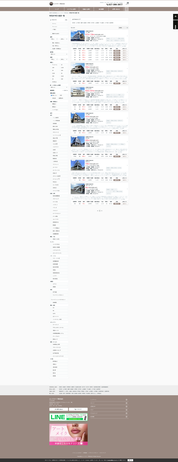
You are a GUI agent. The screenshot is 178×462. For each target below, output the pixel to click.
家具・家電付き (56, 230)
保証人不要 (55, 138)
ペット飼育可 (56, 117)
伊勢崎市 (69, 387)
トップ (57, 9)
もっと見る (124, 46)
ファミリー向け (56, 190)
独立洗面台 (55, 278)
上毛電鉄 (96, 391)
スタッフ (92, 403)
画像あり (54, 103)
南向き (54, 373)
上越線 (70, 391)
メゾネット (55, 204)
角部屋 (54, 375)
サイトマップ (103, 452)
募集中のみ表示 (55, 33)
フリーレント (56, 164)
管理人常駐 (55, 155)
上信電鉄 (88, 37)
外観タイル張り (56, 239)
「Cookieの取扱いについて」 (112, 460)
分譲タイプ (55, 152)
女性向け (55, 187)
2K (52, 70)
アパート (54, 23)
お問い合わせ (116, 9)
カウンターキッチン (57, 253)
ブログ (91, 409)
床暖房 (54, 286)
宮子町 (92, 22)
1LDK (62, 67)
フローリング (56, 198)
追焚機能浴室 (56, 261)
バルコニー (55, 210)
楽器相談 (55, 123)
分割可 (54, 149)
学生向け (55, 181)
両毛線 (79, 391)
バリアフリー (56, 146)
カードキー (55, 167)
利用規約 (85, 452)
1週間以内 (61, 98)
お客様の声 (92, 406)
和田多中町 (91, 31)
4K (52, 79)
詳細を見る (117, 50)
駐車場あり (55, 361)
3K (61, 73)
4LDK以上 (54, 81)
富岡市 (91, 387)
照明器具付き (56, 222)
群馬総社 (99, 393)
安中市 (83, 387)
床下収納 (55, 292)
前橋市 (64, 387)
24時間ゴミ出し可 (57, 350)
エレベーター (56, 219)
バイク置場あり (56, 228)
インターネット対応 (57, 319)
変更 (66, 19)
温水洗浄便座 (56, 267)
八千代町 (107, 22)
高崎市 (87, 31)
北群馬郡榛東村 (104, 387)
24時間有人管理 (56, 344)
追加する (124, 50)
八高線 (86, 391)
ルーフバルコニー (57, 213)
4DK (62, 79)
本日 (61, 95)
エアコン (55, 283)
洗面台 (54, 269)
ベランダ (55, 207)
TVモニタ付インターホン (58, 327)
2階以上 (54, 364)
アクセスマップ (93, 413)
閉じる (130, 460)
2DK (62, 70)
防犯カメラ (55, 339)
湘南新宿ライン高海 (63, 391)
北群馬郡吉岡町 (97, 387)
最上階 (54, 370)
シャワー (55, 275)
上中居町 (78, 22)
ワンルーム (54, 64)
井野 (64, 393)
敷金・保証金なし (56, 42)
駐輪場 (54, 225)
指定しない (54, 95)
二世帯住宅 (55, 161)
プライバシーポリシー (93, 452)
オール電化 (55, 216)
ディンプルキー (56, 336)
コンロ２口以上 (56, 244)
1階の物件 (55, 367)
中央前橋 (88, 393)
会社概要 (101, 9)
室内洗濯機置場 (56, 195)
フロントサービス (57, 347)
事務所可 (55, 141)
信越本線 (75, 391)
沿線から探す (86, 9)
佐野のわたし (94, 39)
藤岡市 (73, 387)
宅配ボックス (56, 330)
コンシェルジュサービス (58, 356)
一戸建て (54, 29)
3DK (53, 76)
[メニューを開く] (126, 9)
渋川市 (87, 387)
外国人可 (55, 173)
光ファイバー (56, 316)
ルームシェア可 (56, 179)
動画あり (54, 106)
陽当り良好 (55, 126)
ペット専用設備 (56, 120)
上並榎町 (97, 22)
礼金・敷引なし (55, 45)
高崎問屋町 (68, 393)
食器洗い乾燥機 (56, 247)
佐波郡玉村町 (78, 387)
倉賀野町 (111, 22)
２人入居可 (55, 143)
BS (53, 310)
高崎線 (87, 40)
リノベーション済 (57, 135)
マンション (54, 26)
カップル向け (56, 184)
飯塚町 (85, 22)
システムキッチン (57, 250)
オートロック (56, 324)
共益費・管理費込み (56, 48)
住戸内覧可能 (56, 353)
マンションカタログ (77, 452)
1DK (53, 67)
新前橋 (75, 393)
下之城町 (102, 22)
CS (53, 307)
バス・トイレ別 (56, 258)
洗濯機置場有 (56, 233)
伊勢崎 (83, 393)
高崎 (91, 40)
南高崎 (92, 37)
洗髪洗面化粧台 (56, 272)
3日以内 (54, 98)
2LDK (53, 73)
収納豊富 (55, 302)
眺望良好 (55, 158)
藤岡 (82, 22)
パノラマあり (55, 109)
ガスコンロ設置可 (57, 176)
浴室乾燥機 (55, 264)
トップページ (93, 399)
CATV (54, 313)
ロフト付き (55, 201)
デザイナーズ (56, 132)
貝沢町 (73, 22)
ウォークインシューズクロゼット (58, 299)
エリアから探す (71, 9)
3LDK (62, 76)
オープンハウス (56, 170)
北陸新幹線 (101, 391)
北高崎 (60, 393)
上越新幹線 (106, 391)
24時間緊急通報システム (58, 333)
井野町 (88, 22)
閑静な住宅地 (56, 129)
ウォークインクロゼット (58, 295)
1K (61, 64)
